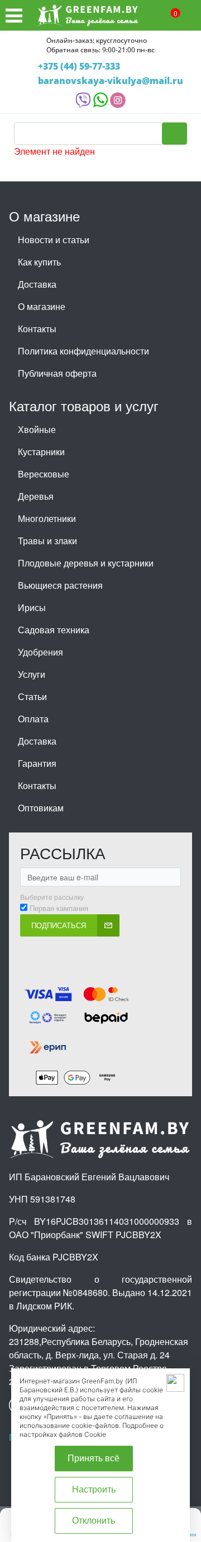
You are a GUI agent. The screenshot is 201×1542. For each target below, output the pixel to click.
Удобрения (40, 652)
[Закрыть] (175, 1383)
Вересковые (43, 473)
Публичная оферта (57, 373)
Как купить (39, 261)
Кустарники (41, 451)
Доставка (37, 284)
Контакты (37, 328)
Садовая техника (53, 629)
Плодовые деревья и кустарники (86, 562)
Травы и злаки (47, 540)
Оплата (33, 718)
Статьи (32, 696)
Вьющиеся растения (60, 585)
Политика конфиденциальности (83, 350)
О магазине (41, 306)
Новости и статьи (53, 239)
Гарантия (37, 763)
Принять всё (93, 1458)
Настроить (94, 1489)
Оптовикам (41, 807)
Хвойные (37, 429)
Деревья (36, 496)
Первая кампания (59, 908)
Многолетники (47, 518)
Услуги (31, 674)
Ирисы (32, 607)
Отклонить (93, 1520)
